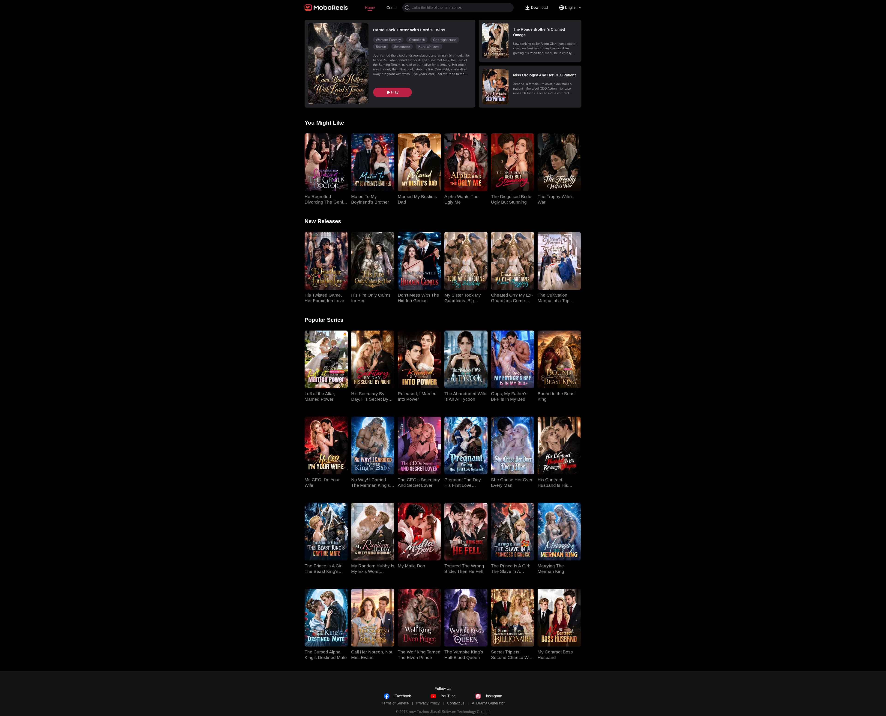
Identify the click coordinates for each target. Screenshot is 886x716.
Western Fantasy (388, 40)
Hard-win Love (429, 46)
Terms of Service (395, 703)
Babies (381, 46)
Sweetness (402, 46)
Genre (391, 8)
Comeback (417, 40)
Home (370, 8)
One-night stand (445, 40)
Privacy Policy (428, 703)
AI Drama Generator (488, 703)
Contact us (456, 703)
